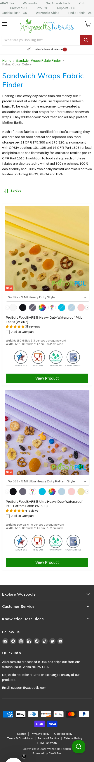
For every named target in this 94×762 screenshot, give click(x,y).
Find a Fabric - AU (80, 13)
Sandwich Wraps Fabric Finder (38, 60)
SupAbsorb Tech (58, 3)
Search (21, 733)
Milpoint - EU (66, 8)
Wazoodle (30, 3)
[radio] (13, 307)
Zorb (81, 3)
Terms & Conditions (20, 738)
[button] (13, 748)
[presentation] (87, 307)
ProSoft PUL (19, 8)
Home (6, 60)
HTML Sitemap (47, 743)
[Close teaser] (24, 738)
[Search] (86, 40)
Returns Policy (73, 738)
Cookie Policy (63, 733)
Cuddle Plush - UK (14, 13)
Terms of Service (48, 738)
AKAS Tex (7, 3)
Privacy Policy (40, 733)
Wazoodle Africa (47, 13)
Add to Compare (23, 331)
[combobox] (47, 297)
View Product (47, 378)
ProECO (43, 8)
